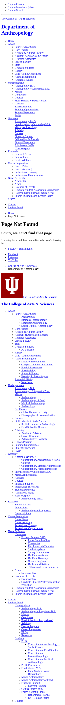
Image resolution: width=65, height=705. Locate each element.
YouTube (13, 260)
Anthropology (18, 30)
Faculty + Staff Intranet (20, 248)
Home (11, 41)
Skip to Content (16, 4)
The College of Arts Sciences (18, 18)
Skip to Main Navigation (21, 7)
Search (11, 198)
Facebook (13, 254)
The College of (40, 297)
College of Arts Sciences (22, 265)
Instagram (13, 257)
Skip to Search (15, 10)
